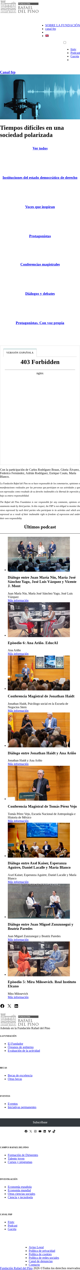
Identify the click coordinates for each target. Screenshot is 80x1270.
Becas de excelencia (20, 1075)
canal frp (50, 28)
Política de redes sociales (44, 1257)
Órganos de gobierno (21, 1047)
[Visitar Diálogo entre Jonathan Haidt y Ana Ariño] (39, 729)
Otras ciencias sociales (21, 1193)
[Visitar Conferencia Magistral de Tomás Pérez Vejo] (39, 783)
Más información (18, 600)
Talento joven (16, 1158)
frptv (73, 49)
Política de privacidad (42, 1250)
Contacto (34, 1264)
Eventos (13, 1103)
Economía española (20, 1186)
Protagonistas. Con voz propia (40, 323)
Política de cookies (40, 1254)
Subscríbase (40, 1122)
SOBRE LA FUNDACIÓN (62, 25)
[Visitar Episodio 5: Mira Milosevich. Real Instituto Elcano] (39, 958)
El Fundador (15, 1043)
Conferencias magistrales (40, 264)
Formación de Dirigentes (23, 1155)
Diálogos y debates (40, 294)
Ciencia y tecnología (20, 1197)
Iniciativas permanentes (22, 1107)
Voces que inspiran (40, 207)
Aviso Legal (36, 1247)
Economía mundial (19, 1190)
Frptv (11, 1222)
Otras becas (15, 1079)
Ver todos (40, 148)
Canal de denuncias (41, 1261)
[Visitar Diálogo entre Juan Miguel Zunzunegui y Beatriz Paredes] (39, 901)
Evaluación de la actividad (24, 1050)
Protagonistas (40, 236)
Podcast (75, 52)
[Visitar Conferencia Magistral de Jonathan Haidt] (39, 673)
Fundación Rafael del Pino (16, 1268)
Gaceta (74, 56)
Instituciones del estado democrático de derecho (40, 178)
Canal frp (8, 72)
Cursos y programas (20, 1162)
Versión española (20, 352)
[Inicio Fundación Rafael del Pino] (19, 12)
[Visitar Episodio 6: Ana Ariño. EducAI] (39, 619)
